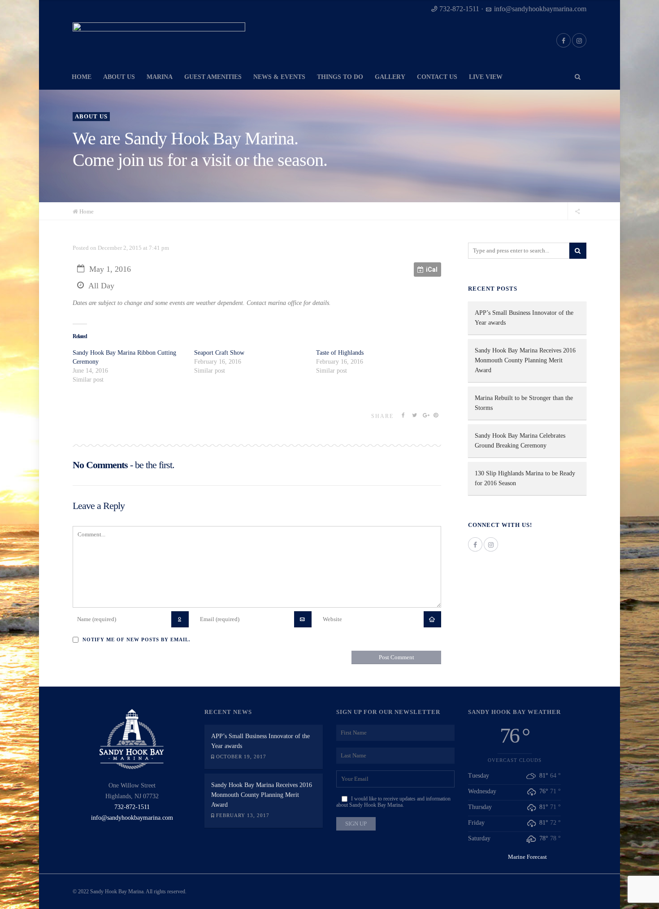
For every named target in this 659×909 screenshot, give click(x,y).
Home (86, 211)
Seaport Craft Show (219, 352)
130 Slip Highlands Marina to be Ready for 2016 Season (525, 478)
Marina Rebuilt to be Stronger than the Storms (524, 403)
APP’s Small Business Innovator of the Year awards (524, 317)
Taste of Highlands (340, 352)
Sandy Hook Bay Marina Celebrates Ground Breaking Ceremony (520, 440)
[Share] (577, 211)
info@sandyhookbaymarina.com (540, 9)
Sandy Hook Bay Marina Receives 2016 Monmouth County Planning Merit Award (525, 360)
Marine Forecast (527, 856)
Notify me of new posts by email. (136, 639)
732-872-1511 (459, 9)
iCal (432, 269)
